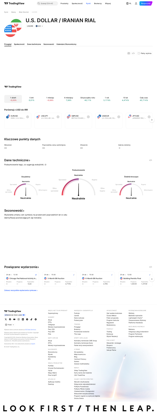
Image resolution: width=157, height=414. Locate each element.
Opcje (50, 370)
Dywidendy (52, 357)
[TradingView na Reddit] (35, 319)
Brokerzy (98, 3)
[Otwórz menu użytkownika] (136, 3)
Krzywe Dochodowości (56, 368)
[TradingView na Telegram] (27, 319)
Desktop (51, 384)
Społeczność (77, 3)
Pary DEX (51, 332)
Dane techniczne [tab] (34, 44)
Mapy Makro (52, 373)
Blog (75, 357)
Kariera (76, 361)
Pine (49, 334)
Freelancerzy (111, 348)
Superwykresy (53, 313)
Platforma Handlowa (136, 323)
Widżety (131, 313)
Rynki (88, 3)
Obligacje (51, 324)
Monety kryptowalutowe (56, 327)
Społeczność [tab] (19, 44)
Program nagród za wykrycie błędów (87, 396)
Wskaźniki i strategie (114, 343)
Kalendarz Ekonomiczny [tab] (66, 44)
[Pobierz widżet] (133, 53)
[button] (70, 3)
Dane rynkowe (79, 318)
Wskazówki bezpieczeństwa (84, 393)
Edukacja (110, 334)
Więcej (108, 3)
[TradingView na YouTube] (14, 319)
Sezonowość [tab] (48, 44)
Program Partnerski (135, 334)
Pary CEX (51, 329)
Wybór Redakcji (112, 336)
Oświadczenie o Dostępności (84, 391)
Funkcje (77, 313)
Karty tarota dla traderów (83, 373)
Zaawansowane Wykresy (137, 320)
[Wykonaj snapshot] (129, 53)
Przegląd (77, 327)
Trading (109, 332)
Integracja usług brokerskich (138, 332)
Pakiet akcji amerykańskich (83, 345)
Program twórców (113, 320)
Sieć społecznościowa (114, 313)
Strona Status (79, 398)
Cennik (76, 315)
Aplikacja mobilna (54, 382)
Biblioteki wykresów (135, 315)
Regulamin (110, 323)
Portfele (51, 366)
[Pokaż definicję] (13, 145)
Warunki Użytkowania (81, 382)
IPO (49, 359)
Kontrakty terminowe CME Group (85, 341)
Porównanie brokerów (81, 332)
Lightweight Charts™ (136, 318)
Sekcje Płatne (111, 350)
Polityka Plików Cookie (82, 389)
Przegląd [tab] (7, 44)
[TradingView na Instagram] (18, 319)
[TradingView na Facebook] (10, 319)
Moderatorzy (111, 325)
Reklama (132, 329)
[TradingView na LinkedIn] (22, 319)
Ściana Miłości (111, 315)
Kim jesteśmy (78, 352)
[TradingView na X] (5, 319)
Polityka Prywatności (81, 386)
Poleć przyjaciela (112, 318)
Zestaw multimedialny (81, 364)
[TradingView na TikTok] (31, 319)
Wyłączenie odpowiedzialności (84, 384)
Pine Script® (52, 375)
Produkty (64, 3)
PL (130, 3)
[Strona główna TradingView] (14, 3)
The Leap (77, 334)
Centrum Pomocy (80, 359)
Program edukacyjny (136, 336)
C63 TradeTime (79, 375)
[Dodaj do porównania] (27, 117)
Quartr (33, 344)
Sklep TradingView (80, 370)
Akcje (50, 320)
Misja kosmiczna (80, 354)
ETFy (50, 322)
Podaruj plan (78, 320)
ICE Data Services (30, 329)
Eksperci (110, 345)
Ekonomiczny (52, 352)
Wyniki (50, 354)
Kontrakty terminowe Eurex (83, 343)
